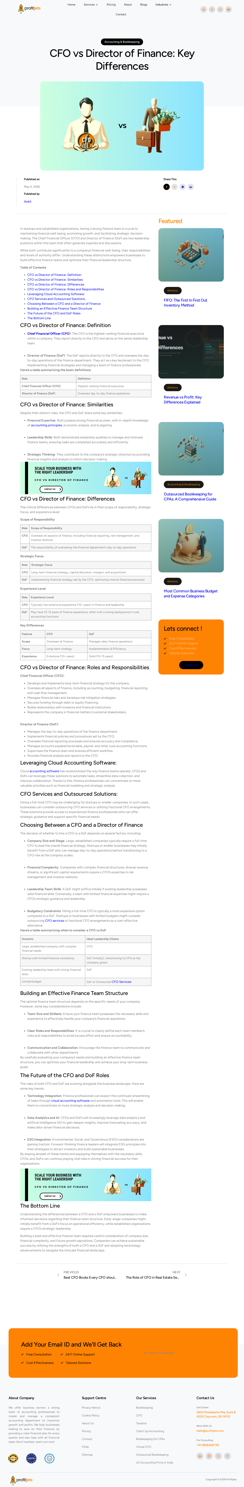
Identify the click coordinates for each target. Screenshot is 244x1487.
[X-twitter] (220, 9)
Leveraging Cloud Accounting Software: (56, 294)
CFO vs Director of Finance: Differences (55, 284)
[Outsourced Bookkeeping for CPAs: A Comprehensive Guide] (191, 448)
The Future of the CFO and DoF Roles (53, 313)
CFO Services (121, 982)
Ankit (27, 202)
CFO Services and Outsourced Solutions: (56, 299)
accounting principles (46, 425)
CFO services (54, 921)
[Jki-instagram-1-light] (209, 1456)
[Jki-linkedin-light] (199, 1456)
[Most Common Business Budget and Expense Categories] (191, 545)
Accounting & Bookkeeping (183, 484)
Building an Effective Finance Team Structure (59, 308)
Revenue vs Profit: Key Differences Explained (183, 400)
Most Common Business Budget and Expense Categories (190, 593)
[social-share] (166, 187)
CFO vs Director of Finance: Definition (54, 275)
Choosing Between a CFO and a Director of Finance (64, 304)
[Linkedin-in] (203, 9)
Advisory (172, 290)
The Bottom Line (39, 318)
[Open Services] (97, 4)
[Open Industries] (170, 4)
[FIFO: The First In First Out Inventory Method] (191, 255)
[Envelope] (228, 9)
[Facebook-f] (227, 1456)
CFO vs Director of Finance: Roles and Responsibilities (65, 289)
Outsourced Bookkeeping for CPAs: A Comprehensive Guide (190, 496)
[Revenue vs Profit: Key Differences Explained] (191, 352)
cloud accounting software (70, 1101)
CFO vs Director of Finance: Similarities (55, 280)
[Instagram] (212, 9)
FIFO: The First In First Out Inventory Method (185, 303)
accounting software (44, 771)
